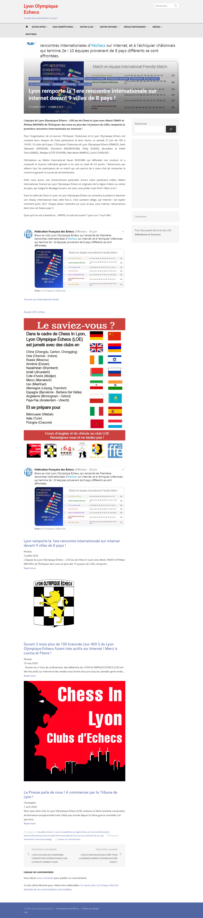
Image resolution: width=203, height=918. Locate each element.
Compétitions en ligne (72, 78)
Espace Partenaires (135, 26)
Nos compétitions (63, 26)
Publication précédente (49, 855)
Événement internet (118, 78)
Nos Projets (152, 78)
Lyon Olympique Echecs (41, 9)
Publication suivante (98, 855)
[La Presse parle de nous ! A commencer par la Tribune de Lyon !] (74, 780)
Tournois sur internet (64, 84)
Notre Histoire (108, 26)
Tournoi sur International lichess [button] (41, 299)
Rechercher (141, 123)
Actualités (35, 78)
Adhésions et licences (147, 234)
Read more (30, 568)
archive (52, 106)
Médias (156, 26)
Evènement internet (33, 839)
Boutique (31, 34)
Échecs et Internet (95, 78)
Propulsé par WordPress (67, 908)
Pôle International (40, 84)
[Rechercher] (171, 129)
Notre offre (39, 26)
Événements (137, 78)
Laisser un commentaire (69, 839)
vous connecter (45, 877)
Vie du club (84, 84)
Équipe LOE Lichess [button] (34, 311)
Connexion (141, 216)
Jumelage (47, 839)
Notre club (86, 26)
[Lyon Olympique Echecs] (27, 26)
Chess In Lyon (50, 78)
